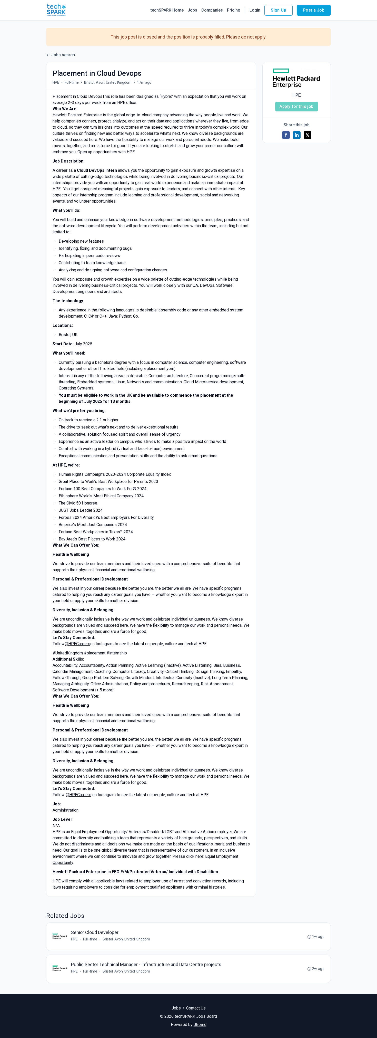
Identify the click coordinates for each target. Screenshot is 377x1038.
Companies (212, 10)
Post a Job (313, 10)
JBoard (200, 1024)
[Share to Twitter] (307, 135)
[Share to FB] (286, 135)
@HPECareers (77, 643)
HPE (56, 82)
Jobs (192, 10)
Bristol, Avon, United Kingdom (108, 82)
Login (255, 10)
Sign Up (278, 10)
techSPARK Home (167, 10)
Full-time (72, 82)
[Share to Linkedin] (297, 135)
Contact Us (196, 1008)
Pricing (233, 10)
